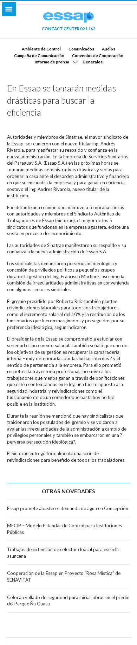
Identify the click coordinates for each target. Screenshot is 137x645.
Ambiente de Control (41, 48)
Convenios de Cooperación (97, 55)
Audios (108, 48)
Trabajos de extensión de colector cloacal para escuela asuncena (63, 553)
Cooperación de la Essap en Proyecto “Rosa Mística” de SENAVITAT (63, 576)
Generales (93, 61)
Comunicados (81, 48)
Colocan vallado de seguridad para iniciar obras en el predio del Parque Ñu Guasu (68, 601)
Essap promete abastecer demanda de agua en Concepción (67, 508)
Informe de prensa (52, 61)
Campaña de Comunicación (39, 55)
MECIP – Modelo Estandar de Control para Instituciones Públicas (64, 529)
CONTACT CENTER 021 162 (69, 28)
